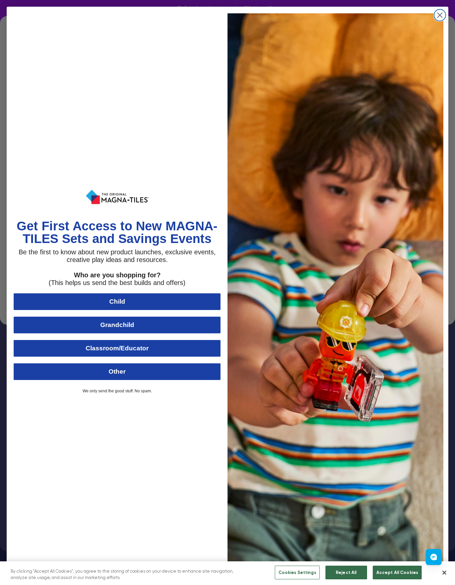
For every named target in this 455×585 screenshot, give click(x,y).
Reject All (346, 572)
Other (117, 371)
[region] (227, 573)
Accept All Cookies (397, 572)
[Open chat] (434, 557)
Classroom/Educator (117, 348)
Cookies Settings (297, 572)
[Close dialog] (440, 15)
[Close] (444, 572)
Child (117, 301)
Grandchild (117, 324)
